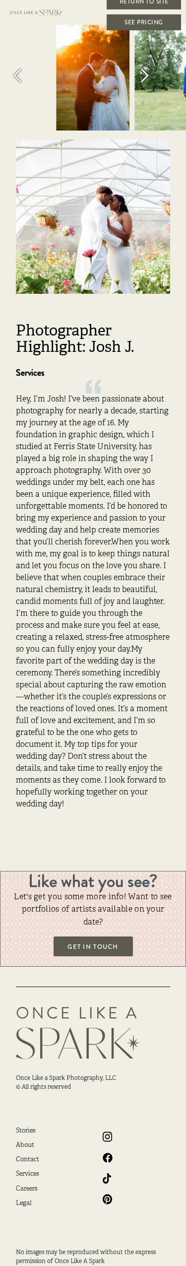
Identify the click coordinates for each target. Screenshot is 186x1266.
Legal (24, 1203)
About (25, 1145)
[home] (42, 12)
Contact (27, 1160)
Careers (27, 1189)
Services (27, 1174)
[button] (30, 75)
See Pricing (143, 22)
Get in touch (92, 946)
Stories (26, 1131)
